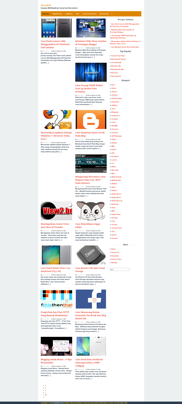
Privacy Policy (116, 259)
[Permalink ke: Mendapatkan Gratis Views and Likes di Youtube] (56, 211)
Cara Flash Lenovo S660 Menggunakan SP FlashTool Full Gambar (55, 44)
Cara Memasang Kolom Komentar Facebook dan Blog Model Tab (90, 315)
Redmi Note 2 (116, 194)
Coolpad (115, 119)
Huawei (114, 143)
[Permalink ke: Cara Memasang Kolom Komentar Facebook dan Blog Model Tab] (91, 299)
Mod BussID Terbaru (118, 59)
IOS (113, 153)
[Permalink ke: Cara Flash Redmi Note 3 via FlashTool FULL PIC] (56, 255)
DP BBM (114, 126)
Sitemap (114, 262)
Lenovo (114, 160)
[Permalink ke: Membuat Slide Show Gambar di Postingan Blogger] (91, 28)
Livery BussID (116, 62)
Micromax (115, 170)
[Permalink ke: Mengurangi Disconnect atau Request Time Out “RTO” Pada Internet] (91, 163)
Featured (115, 132)
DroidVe (46, 5)
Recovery (114, 73)
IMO (113, 146)
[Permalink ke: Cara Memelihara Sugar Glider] (91, 211)
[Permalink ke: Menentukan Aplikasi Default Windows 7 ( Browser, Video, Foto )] (56, 119)
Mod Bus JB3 (116, 66)
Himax (114, 139)
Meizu (114, 166)
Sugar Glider (116, 214)
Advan (114, 88)
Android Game (117, 98)
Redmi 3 (114, 190)
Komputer (115, 156)
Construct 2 (116, 115)
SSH (113, 211)
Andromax (115, 102)
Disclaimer (115, 256)
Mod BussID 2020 (117, 69)
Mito (113, 173)
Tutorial (114, 224)
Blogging (115, 112)
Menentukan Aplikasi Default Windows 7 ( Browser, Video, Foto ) (56, 135)
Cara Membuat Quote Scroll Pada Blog (125, 47)
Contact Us (115, 252)
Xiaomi (114, 235)
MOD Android (116, 177)
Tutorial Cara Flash (118, 56)
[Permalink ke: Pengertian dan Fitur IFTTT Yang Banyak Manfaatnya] (56, 299)
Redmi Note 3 (116, 197)
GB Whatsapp (117, 136)
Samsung (115, 204)
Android (114, 95)
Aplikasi (114, 105)
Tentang (115, 218)
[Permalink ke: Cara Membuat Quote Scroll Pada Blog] (91, 119)
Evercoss (115, 129)
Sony (113, 207)
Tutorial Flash (117, 228)
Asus (113, 109)
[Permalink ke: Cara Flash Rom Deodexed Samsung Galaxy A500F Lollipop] (91, 346)
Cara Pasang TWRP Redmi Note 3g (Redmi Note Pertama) (89, 88)
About (113, 249)
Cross (114, 122)
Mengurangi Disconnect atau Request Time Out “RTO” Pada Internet (90, 179)
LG (113, 163)
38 (46, 395)
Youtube (115, 238)
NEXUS (114, 184)
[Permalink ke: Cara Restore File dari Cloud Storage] (91, 255)
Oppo (114, 187)
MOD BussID (116, 180)
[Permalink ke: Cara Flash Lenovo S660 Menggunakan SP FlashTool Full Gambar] (56, 28)
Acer (113, 85)
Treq (113, 221)
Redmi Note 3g (117, 201)
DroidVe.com (58, 403)
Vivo (113, 231)
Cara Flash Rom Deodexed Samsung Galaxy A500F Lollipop (89, 362)
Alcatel (114, 92)
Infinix (114, 149)
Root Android (116, 76)
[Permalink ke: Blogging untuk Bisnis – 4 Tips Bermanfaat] (56, 346)
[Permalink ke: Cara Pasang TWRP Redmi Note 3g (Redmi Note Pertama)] (91, 72)
